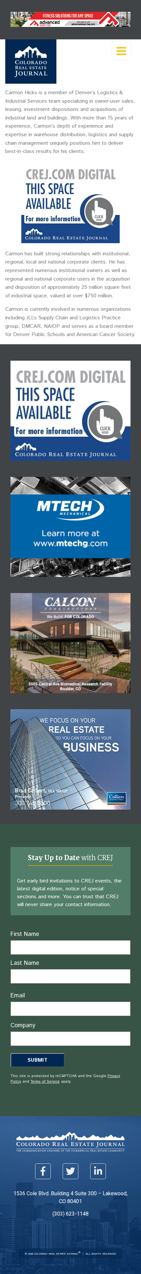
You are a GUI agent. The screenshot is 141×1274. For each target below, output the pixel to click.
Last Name (24, 963)
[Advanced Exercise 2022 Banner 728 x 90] (70, 25)
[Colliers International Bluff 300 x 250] (70, 814)
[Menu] (121, 51)
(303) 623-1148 (70, 1214)
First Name (24, 934)
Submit (38, 1060)
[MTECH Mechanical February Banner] (70, 581)
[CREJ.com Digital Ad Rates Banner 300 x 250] (70, 241)
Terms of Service (45, 1081)
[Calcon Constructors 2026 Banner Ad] (70, 698)
